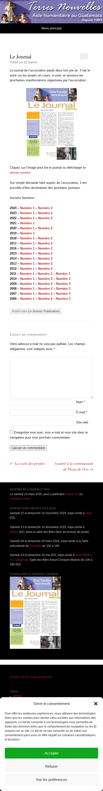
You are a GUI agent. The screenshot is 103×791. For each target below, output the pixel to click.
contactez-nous (20, 498)
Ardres (14, 532)
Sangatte (35, 546)
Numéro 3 (63, 273)
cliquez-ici (72, 494)
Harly (88, 513)
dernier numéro (20, 172)
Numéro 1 (27, 208)
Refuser (51, 766)
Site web (82, 422)
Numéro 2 (45, 228)
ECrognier (30, 62)
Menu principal (51, 28)
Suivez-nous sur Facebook (31, 677)
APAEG (18, 696)
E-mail (81, 412)
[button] (95, 703)
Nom (80, 402)
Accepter (52, 753)
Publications (52, 311)
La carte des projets (27, 463)
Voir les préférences (51, 780)
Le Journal (35, 311)
